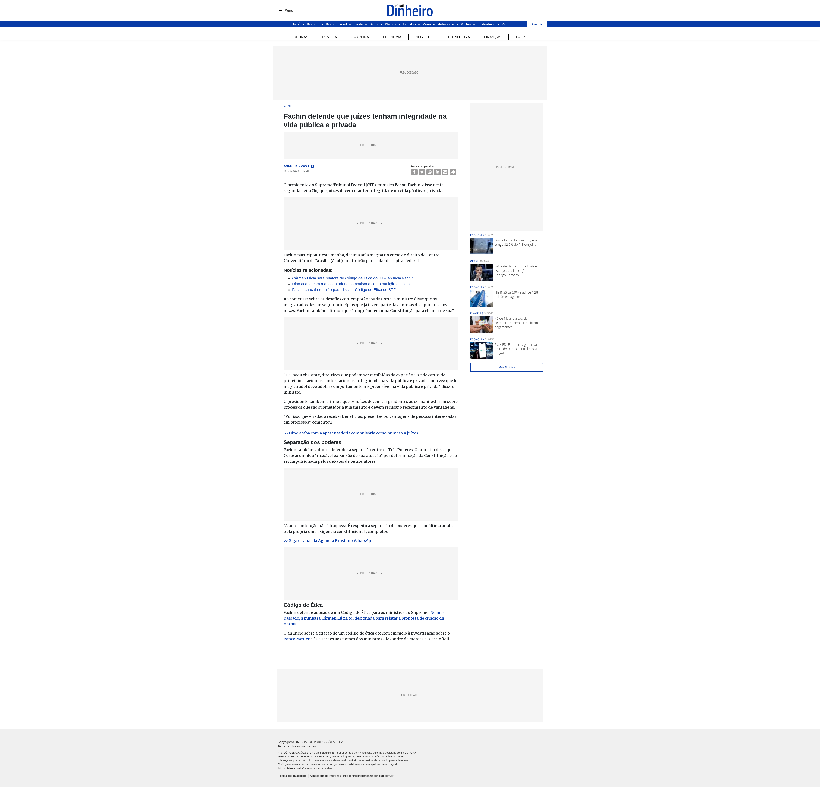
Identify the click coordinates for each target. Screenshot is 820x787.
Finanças (493, 37)
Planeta (391, 24)
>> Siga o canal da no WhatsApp (329, 540)
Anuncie (537, 24)
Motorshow (445, 24)
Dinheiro (313, 24)
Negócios (424, 37)
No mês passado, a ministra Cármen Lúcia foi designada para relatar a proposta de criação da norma (364, 618)
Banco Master (297, 638)
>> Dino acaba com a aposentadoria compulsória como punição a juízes (351, 433)
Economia (392, 37)
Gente (374, 24)
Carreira (360, 37)
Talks (520, 37)
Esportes (409, 24)
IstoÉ (296, 24)
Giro (287, 106)
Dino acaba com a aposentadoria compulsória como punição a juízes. (351, 284)
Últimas (301, 37)
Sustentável (486, 24)
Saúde (358, 24)
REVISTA (329, 37)
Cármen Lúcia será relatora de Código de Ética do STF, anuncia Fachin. (353, 278)
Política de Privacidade (292, 775)
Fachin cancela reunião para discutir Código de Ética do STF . (345, 290)
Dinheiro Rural (336, 24)
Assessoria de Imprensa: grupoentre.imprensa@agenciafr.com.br (352, 775)
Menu (426, 24)
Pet (504, 24)
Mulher (466, 24)
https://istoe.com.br (290, 768)
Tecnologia (459, 37)
